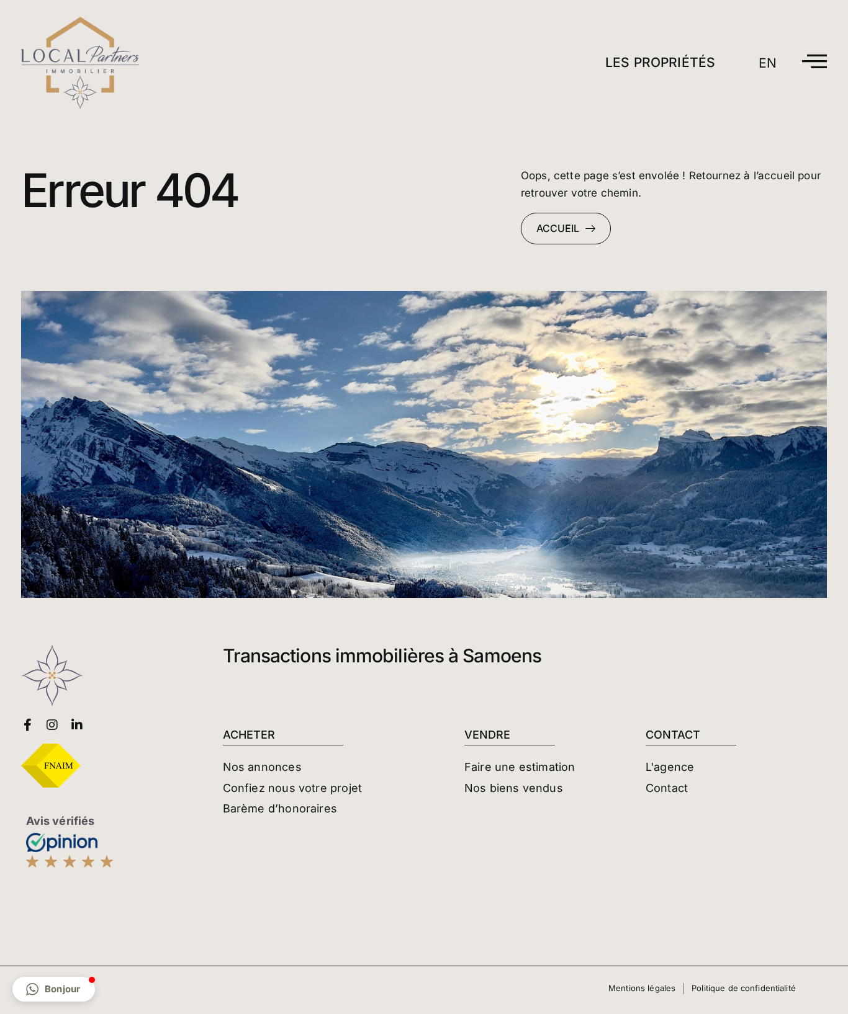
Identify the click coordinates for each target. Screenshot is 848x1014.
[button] (53, 989)
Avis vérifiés (60, 820)
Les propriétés (660, 62)
